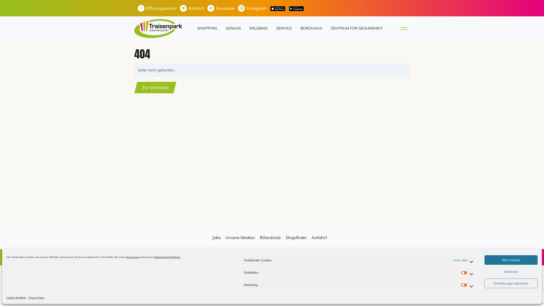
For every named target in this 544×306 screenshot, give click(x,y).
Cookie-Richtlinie (16, 297)
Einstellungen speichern (511, 283)
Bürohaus (311, 28)
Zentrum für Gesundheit (357, 28)
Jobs (216, 237)
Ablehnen (511, 272)
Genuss (233, 28)
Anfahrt (319, 237)
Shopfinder (296, 237)
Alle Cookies (511, 260)
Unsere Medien (240, 237)
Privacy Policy (36, 297)
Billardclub (270, 237)
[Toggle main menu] (403, 29)
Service (284, 28)
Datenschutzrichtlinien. (167, 257)
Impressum (132, 257)
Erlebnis (258, 28)
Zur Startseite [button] (155, 87)
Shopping (207, 28)
